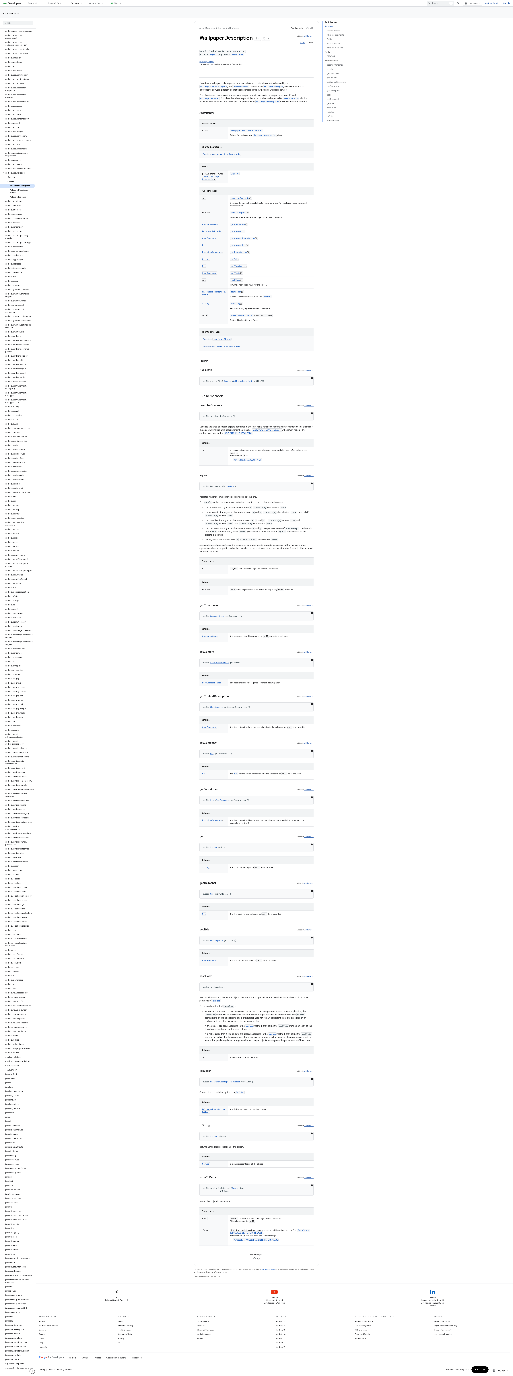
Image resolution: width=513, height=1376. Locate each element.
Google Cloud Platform (116, 1358)
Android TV (202, 1338)
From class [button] (217, 339)
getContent (236, 231)
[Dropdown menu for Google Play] (104, 3)
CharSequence (209, 238)
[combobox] (440, 3)
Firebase (97, 1358)
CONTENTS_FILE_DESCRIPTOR (239, 433)
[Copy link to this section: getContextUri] (220, 743)
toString (235, 303)
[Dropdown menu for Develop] (82, 3)
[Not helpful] (312, 28)
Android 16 (280, 1325)
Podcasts (43, 1347)
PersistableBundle (211, 231)
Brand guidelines (64, 1370)
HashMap (216, 1000)
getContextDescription (243, 238)
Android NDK (360, 1338)
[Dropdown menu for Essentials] (41, 3)
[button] (17, 31)
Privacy (121, 1338)
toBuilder (236, 291)
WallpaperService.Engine (213, 86)
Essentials (33, 3)
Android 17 (280, 1321)
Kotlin (302, 42)
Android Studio (492, 3)
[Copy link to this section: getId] (208, 836)
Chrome (84, 1358)
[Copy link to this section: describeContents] (225, 405)
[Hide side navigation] (32, 1371)
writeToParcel (238, 315)
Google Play (94, 3)
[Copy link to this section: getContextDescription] (231, 696)
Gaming (121, 1321)
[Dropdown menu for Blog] (121, 3)
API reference (11, 13)
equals (234, 212)
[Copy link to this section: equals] (210, 475)
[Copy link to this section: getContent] (216, 652)
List (204, 252)
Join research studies (443, 1334)
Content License (268, 1269)
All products (137, 1358)
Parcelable (237, 54)
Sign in (506, 3)
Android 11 (280, 1347)
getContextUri (238, 245)
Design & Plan (54, 3)
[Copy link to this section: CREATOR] (214, 370)
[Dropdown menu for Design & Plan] (64, 3)
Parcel (250, 315)
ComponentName (240, 86)
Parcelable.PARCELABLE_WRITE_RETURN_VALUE (256, 1240)
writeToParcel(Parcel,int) (267, 430)
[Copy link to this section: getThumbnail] (219, 883)
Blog (116, 3)
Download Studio (362, 1334)
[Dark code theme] (311, 378)
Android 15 (280, 1330)
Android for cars (204, 1334)
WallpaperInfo (291, 98)
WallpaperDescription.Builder (246, 130)
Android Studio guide (364, 1321)
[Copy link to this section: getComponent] (221, 605)
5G (119, 1342)
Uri (204, 245)
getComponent (238, 224)
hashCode (235, 280)
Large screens (203, 1321)
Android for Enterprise (48, 1325)
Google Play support (442, 1330)
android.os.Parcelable (228, 154)
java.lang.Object (206, 61)
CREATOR (235, 173)
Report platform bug (442, 1321)
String (205, 259)
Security (42, 1330)
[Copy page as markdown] (264, 38)
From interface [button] (221, 154)
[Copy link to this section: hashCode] (214, 976)
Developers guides (363, 1325)
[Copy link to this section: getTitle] (212, 929)
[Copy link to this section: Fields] (211, 361)
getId (234, 259)
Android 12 (280, 1342)
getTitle (235, 273)
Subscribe (480, 1369)
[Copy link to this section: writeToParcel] (219, 1177)
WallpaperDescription (267, 101)
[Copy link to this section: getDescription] (221, 789)
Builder (267, 296)
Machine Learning (125, 1325)
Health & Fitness (124, 1330)
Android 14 (280, 1334)
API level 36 (309, 36)
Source (42, 1334)
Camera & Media (125, 1334)
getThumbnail (238, 266)
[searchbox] (18, 23)
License (51, 1370)
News (41, 1338)
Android (42, 1321)
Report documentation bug (445, 1325)
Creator (205, 176)
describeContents (240, 198)
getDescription (239, 252)
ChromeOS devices (205, 1330)
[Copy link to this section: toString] (212, 1125)
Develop (75, 3)
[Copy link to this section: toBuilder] (213, 1071)
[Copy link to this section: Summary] (216, 113)
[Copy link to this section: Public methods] (226, 396)
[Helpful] (308, 28)
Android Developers (207, 28)
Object (212, 54)
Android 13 (280, 1338)
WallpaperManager (273, 86)
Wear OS (201, 1325)
